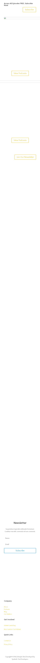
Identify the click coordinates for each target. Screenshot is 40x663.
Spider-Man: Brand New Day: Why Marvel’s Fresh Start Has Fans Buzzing (18, 246)
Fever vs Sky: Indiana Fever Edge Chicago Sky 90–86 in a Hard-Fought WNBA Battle (19, 282)
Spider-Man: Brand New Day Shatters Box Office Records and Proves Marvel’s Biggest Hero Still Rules (20, 321)
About (6, 607)
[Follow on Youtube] (5, 650)
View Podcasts (20, 73)
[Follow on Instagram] (24, 592)
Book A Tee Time (20, 575)
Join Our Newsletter (25, 157)
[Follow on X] (20, 592)
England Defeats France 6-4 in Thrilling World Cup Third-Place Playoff (18, 490)
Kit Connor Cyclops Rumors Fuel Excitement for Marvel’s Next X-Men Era (19, 174)
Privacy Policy (8, 644)
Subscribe (29, 10)
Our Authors (8, 614)
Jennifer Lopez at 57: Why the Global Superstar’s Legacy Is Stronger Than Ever (20, 356)
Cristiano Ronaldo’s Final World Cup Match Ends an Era (19, 424)
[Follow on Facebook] (16, 592)
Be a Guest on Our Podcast (12, 629)
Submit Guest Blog (9, 625)
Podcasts (7, 609)
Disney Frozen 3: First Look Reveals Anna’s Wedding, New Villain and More (19, 210)
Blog (5, 612)
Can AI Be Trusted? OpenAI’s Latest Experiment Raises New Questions (19, 389)
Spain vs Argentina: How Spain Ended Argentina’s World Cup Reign (20, 458)
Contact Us (7, 640)
